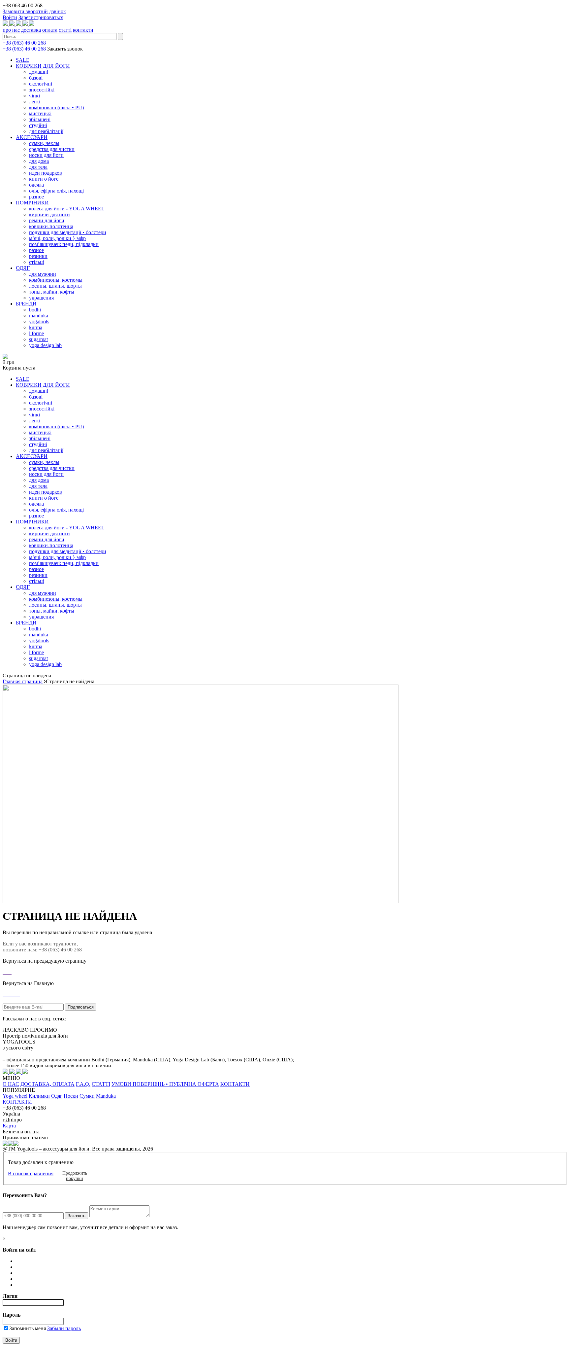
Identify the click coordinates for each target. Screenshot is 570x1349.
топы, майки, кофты (51, 292)
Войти (10, 17)
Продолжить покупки (74, 1176)
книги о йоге (43, 179)
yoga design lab (45, 345)
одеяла (36, 185)
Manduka (106, 1096)
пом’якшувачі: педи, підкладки (64, 244)
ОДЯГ (23, 268)
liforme (36, 333)
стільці (36, 262)
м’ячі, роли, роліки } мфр (57, 238)
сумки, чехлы (44, 143)
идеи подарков (45, 173)
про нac (11, 30)
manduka (38, 315)
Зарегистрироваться (40, 17)
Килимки (39, 1096)
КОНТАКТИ (235, 1084)
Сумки (87, 1096)
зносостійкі (41, 89)
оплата (49, 30)
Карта (9, 1125)
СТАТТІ (101, 1084)
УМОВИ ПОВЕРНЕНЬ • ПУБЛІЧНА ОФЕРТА (165, 1084)
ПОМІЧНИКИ (32, 202)
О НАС (11, 1084)
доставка (31, 30)
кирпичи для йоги (49, 214)
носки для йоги (46, 155)
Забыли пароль (64, 1328)
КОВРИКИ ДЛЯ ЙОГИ (43, 66)
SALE (22, 60)
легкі (34, 101)
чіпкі (34, 95)
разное (36, 196)
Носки (71, 1096)
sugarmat (38, 339)
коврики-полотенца (51, 226)
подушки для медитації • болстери (67, 232)
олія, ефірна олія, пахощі (56, 191)
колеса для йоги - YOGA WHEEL (67, 208)
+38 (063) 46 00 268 (24, 43)
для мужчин (42, 274)
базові (36, 78)
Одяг (56, 1096)
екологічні (40, 84)
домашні (38, 72)
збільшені (39, 119)
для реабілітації (46, 131)
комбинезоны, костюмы (55, 280)
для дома (39, 161)
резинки (38, 256)
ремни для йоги (46, 220)
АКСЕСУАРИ (32, 137)
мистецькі (40, 113)
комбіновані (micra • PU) (56, 107)
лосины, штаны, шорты (55, 286)
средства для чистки (52, 149)
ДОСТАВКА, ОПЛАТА (47, 1084)
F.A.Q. (83, 1084)
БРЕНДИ (26, 303)
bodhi (35, 309)
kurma (35, 327)
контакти (83, 30)
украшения (41, 298)
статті (65, 30)
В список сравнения (30, 1173)
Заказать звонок (65, 49)
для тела (38, 167)
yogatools (39, 321)
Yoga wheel (15, 1096)
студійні (38, 125)
